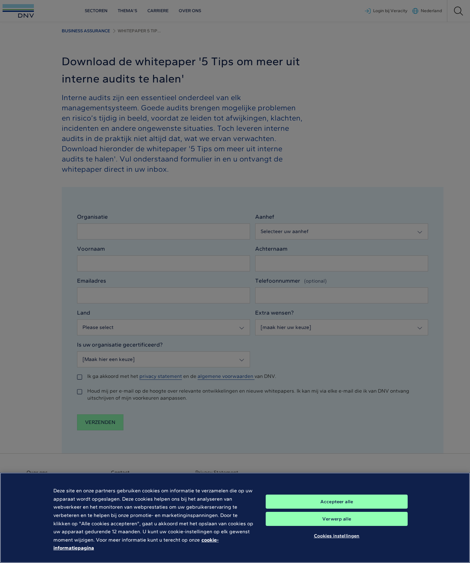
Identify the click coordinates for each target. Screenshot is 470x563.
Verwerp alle (336, 519)
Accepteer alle (336, 501)
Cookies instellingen (337, 536)
